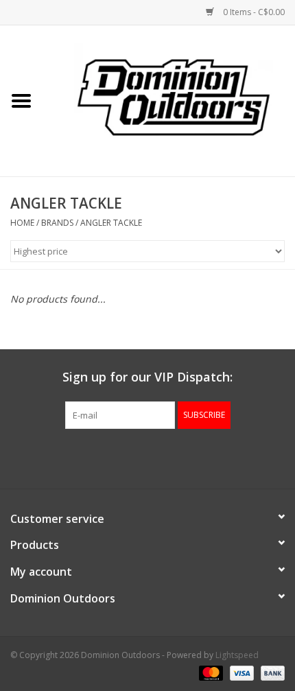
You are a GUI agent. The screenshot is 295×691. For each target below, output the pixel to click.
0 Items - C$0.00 (253, 12)
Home (22, 223)
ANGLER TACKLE (111, 223)
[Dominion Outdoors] (173, 96)
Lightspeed (237, 655)
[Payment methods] (209, 672)
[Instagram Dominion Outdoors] (172, 457)
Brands (57, 223)
